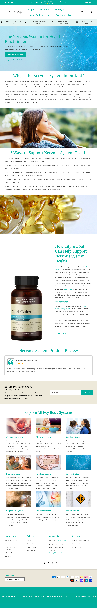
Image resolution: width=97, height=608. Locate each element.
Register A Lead (76, 547)
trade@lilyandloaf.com (57, 553)
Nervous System (73, 474)
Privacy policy (43, 586)
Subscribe (87, 392)
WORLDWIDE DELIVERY (11, 596)
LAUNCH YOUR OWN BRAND (88, 22)
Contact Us (88, 3)
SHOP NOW (62, 333)
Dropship (8, 556)
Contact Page (61, 540)
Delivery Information (11, 540)
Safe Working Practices (12, 553)
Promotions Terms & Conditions (11, 548)
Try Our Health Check (15, 54)
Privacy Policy (31, 547)
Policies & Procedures (34, 544)
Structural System (44, 511)
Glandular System (73, 437)
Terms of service (53, 586)
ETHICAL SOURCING (60, 596)
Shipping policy (64, 586)
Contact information (75, 586)
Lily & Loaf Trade (13, 586)
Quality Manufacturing (15, 60)
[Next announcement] (65, 2)
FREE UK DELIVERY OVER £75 (12, 22)
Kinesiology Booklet (78, 544)
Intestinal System (43, 474)
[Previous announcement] (32, 2)
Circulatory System (14, 437)
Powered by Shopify (24, 586)
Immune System (13, 474)
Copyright (30, 540)
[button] (82, 12)
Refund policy (34, 586)
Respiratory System (14, 511)
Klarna (7, 544)
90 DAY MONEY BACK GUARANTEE (36, 596)
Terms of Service (32, 554)
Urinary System (72, 511)
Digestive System (43, 437)
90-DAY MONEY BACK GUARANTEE (38, 22)
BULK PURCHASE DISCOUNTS (63, 22)
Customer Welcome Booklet (80, 540)
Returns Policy (31, 550)
